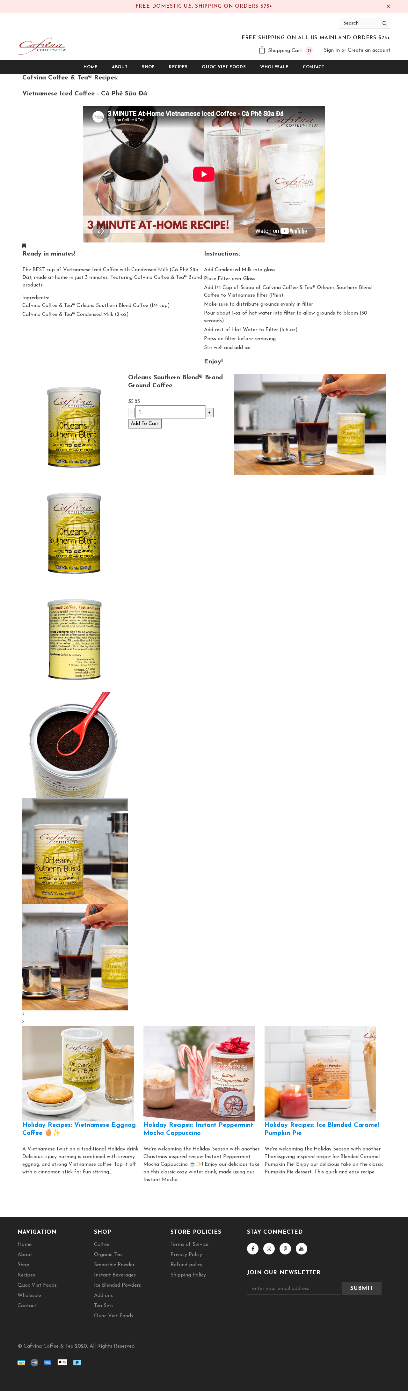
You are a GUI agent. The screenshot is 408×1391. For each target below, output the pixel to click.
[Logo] (42, 46)
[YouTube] (301, 1248)
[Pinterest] (285, 1248)
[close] (388, 6)
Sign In (332, 50)
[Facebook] (253, 1248)
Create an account (369, 50)
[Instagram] (269, 1248)
